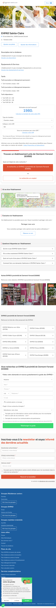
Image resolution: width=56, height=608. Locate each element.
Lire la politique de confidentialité (10, 595)
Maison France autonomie (8, 574)
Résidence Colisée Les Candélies (15, 289)
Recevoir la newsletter (28, 477)
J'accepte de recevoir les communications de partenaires (22, 418)
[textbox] (6, 393)
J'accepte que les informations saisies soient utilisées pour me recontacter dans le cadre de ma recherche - (28, 415)
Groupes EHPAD (7, 507)
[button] (3, 605)
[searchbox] (28, 450)
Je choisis (16, 600)
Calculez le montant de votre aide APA (28, 114)
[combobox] (6, 393)
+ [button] (3, 195)
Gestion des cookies (7, 603)
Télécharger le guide (28, 426)
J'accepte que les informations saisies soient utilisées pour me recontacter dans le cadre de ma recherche (29, 471)
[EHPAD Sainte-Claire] (28, 200)
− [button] (3, 197)
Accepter (27, 600)
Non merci (6, 600)
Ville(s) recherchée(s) (7, 455)
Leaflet (38, 206)
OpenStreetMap (47, 206)
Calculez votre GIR (28, 133)
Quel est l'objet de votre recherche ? (15, 162)
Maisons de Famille (6, 512)
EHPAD (3, 577)
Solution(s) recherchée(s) (9, 448)
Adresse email (5, 463)
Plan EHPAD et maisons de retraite (11, 552)
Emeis (3, 510)
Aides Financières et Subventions (33, 145)
